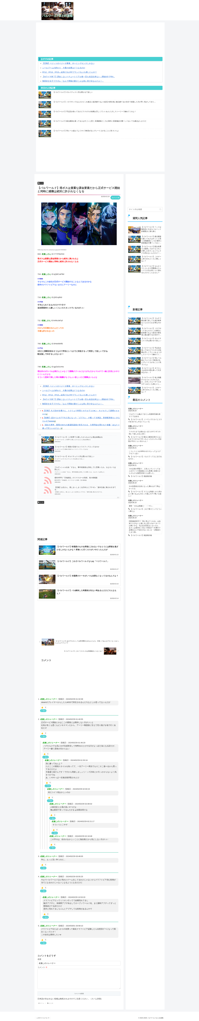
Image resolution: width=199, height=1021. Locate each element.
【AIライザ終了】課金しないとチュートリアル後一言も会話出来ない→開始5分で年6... (78, 77)
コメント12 (115, 197)
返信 (44, 711)
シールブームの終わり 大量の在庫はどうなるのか (63, 68)
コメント (42, 967)
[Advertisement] (100, 42)
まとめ (41, 183)
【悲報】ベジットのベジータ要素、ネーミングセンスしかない (68, 63)
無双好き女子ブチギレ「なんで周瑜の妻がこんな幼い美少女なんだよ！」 (73, 81)
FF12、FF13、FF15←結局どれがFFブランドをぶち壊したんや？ (69, 72)
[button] (160, 209)
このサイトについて (42, 1018)
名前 (39, 959)
